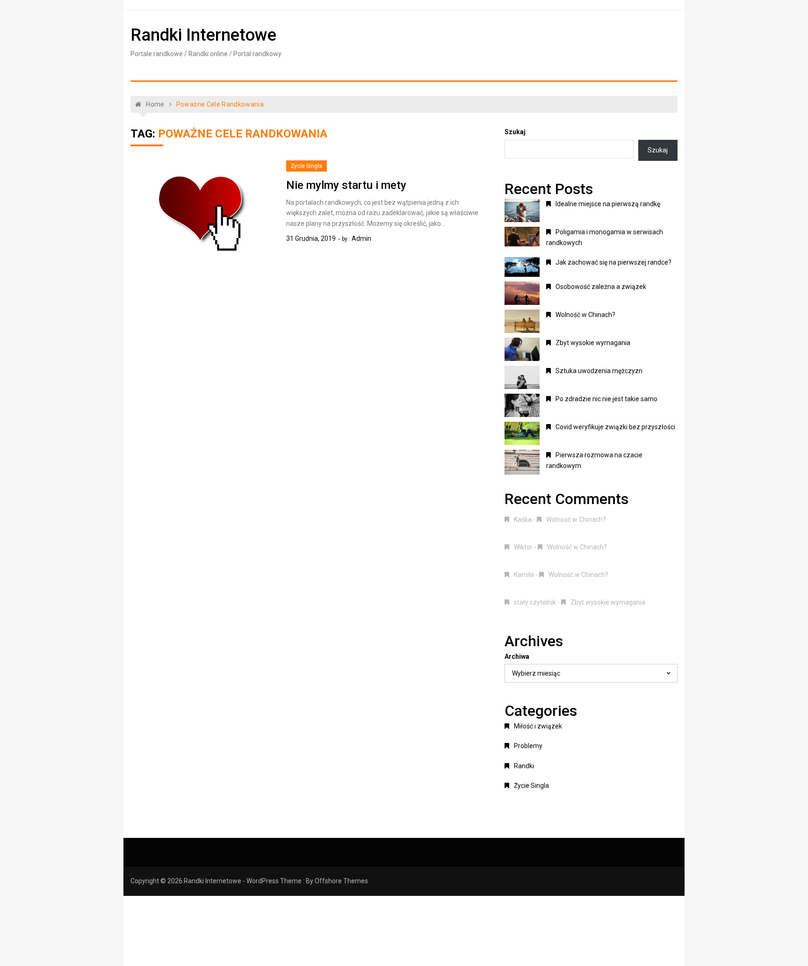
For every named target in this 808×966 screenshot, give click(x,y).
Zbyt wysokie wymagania (593, 342)
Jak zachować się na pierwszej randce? (613, 262)
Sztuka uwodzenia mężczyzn (599, 371)
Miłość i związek (538, 726)
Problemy (528, 746)
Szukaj (515, 132)
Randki (524, 766)
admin (361, 238)
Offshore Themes (341, 881)
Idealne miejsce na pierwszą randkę (608, 204)
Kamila (524, 574)
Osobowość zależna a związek (601, 286)
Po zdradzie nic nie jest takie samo (606, 399)
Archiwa (517, 656)
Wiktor (523, 547)
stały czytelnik (535, 602)
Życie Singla (306, 166)
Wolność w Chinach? (585, 314)
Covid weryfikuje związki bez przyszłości (615, 427)
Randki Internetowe (203, 35)
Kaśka (523, 519)
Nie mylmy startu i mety (346, 185)
